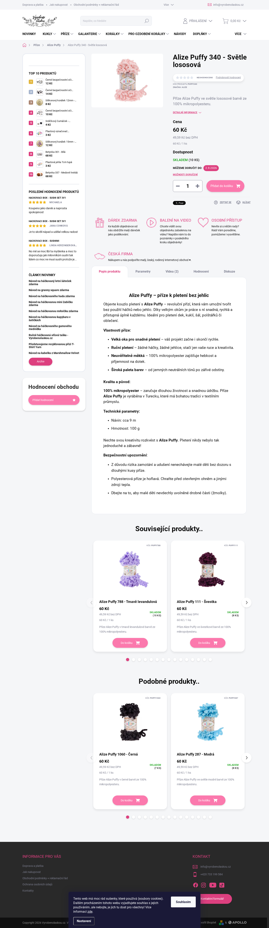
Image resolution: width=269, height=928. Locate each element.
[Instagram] (203, 884)
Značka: (180, 87)
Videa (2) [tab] (172, 271)
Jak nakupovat (58, 4)
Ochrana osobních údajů (37, 884)
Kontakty (28, 890)
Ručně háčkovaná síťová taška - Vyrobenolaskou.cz (48, 337)
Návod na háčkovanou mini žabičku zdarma (51, 303)
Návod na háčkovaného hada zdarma (52, 296)
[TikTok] (222, 884)
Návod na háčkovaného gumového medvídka (50, 327)
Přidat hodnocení (42, 400)
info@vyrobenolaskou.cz (215, 866)
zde (89, 911)
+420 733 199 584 (211, 874)
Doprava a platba (33, 4)
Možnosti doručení (185, 174)
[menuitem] (30, 34)
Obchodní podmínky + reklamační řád (96, 4)
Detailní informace (185, 112)
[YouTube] (212, 884)
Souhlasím (183, 902)
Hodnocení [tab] (201, 271)
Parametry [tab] (142, 271)
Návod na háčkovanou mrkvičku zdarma (53, 311)
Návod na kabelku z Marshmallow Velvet (54, 353)
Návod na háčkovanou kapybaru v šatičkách (49, 318)
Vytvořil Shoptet (206, 922)
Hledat (147, 20)
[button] (128, 660)
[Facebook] (196, 884)
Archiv (41, 361)
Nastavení (84, 921)
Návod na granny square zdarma (49, 290)
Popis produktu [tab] (109, 271)
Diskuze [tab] (229, 271)
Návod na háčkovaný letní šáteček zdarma (50, 282)
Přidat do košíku (222, 186)
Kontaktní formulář (212, 898)
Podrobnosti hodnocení (228, 77)
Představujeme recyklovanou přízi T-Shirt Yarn (51, 346)
